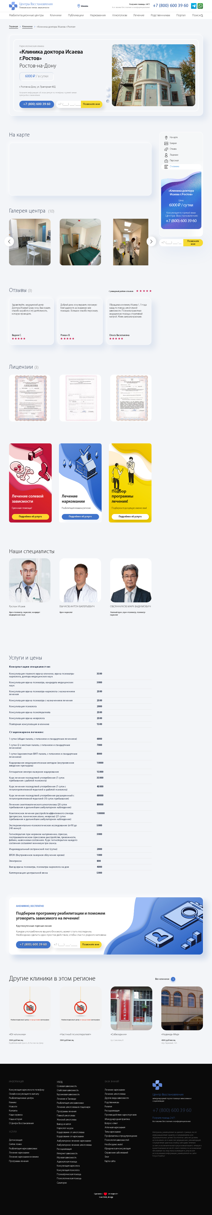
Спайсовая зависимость (68, 1090)
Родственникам (160, 15)
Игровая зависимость (67, 1158)
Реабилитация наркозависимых (23, 1149)
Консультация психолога (68, 1170)
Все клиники (162, 979)
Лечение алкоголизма (115, 1094)
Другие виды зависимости (117, 1098)
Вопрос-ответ (111, 1123)
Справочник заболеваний (116, 1153)
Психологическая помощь (69, 1178)
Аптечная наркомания (115, 1127)
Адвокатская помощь (67, 1162)
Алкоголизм (119, 15)
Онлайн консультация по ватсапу (24, 1094)
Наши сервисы (15, 1115)
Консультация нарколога (68, 1166)
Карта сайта (110, 1161)
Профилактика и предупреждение (121, 1136)
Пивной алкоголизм (66, 1116)
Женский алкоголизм (66, 1120)
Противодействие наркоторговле (121, 1115)
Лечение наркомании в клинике (24, 1157)
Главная (13, 27)
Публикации (76, 15)
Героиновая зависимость (68, 1094)
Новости (13, 1107)
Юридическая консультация (118, 1149)
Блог (107, 1157)
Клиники (56, 15)
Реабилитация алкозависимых (70, 1103)
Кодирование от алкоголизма (70, 1132)
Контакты (13, 1111)
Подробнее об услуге (30, 517)
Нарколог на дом (65, 1128)
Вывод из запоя (64, 1124)
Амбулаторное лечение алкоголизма (74, 1145)
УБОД (60, 1082)
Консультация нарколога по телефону (26, 1090)
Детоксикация (15, 1140)
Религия (108, 1107)
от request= (113, 1194)
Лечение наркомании (19, 1153)
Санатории (62, 1183)
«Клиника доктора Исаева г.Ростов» (56, 27)
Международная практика (117, 1119)
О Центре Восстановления (21, 1123)
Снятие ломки (15, 1144)
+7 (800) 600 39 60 (170, 6)
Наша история (15, 1119)
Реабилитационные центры (26, 15)
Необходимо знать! (114, 1144)
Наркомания (98, 15)
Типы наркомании (113, 1132)
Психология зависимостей (117, 1140)
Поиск (196, 15)
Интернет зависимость (67, 1153)
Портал (181, 15)
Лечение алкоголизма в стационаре (73, 1107)
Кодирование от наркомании (70, 1136)
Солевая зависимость (67, 1086)
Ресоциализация (64, 1149)
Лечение (138, 15)
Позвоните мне (91, 104)
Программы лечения (18, 1161)
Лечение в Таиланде (66, 1099)
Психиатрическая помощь (69, 1174)
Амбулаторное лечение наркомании (74, 1141)
